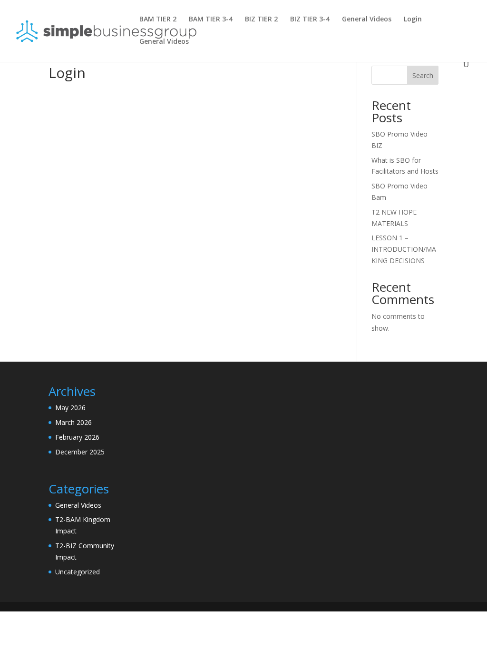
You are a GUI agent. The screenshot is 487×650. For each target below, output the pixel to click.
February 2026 (77, 437)
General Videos (366, 19)
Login (413, 19)
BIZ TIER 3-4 (310, 19)
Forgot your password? (192, 246)
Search (422, 75)
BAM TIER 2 (157, 19)
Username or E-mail (119, 106)
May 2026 (70, 407)
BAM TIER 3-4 (211, 19)
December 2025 (80, 451)
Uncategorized (77, 571)
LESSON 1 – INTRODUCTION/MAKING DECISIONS (403, 249)
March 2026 (73, 422)
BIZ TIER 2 (261, 19)
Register (248, 217)
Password (102, 148)
